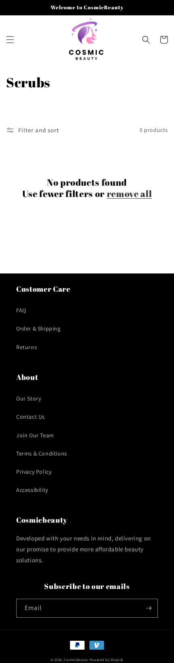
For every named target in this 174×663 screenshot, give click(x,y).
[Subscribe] (148, 608)
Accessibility (32, 490)
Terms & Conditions (41, 453)
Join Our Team (35, 435)
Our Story (28, 398)
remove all (129, 193)
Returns (26, 347)
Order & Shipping (38, 328)
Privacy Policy (33, 471)
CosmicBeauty (76, 659)
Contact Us (30, 416)
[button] (10, 40)
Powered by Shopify (106, 659)
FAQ (21, 310)
